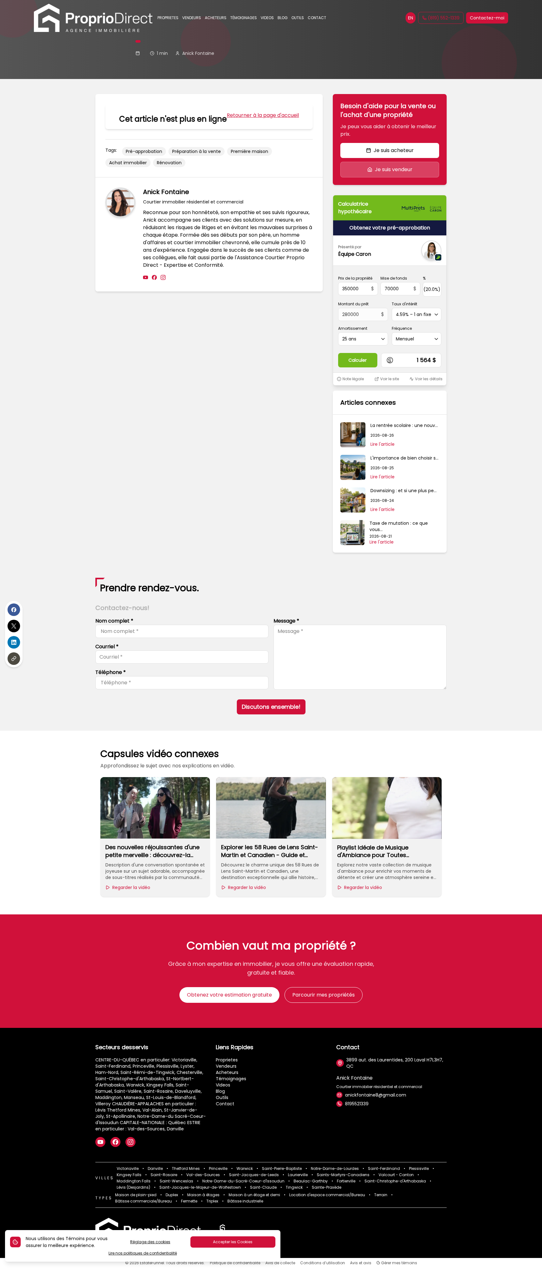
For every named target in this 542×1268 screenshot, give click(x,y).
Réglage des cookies (150, 1241)
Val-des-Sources (203, 1174)
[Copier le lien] (14, 658)
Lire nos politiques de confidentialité (143, 1253)
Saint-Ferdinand (384, 1168)
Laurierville (298, 1174)
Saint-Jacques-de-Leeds (254, 1174)
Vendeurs (226, 1066)
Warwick (244, 1168)
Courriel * (107, 646)
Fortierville (346, 1181)
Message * (286, 620)
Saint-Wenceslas (176, 1181)
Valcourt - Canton (396, 1174)
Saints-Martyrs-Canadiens (343, 1174)
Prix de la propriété (355, 278)
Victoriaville (128, 1168)
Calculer (357, 360)
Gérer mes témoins (398, 1262)
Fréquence (402, 328)
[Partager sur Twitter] (14, 626)
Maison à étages (203, 1194)
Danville (155, 1168)
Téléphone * (110, 672)
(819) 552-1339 (444, 18)
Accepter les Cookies (232, 1241)
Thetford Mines (186, 1168)
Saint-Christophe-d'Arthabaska (395, 1181)
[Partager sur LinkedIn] (14, 642)
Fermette (189, 1201)
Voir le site (389, 378)
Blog (220, 1091)
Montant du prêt (353, 304)
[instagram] (163, 277)
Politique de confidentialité (235, 1262)
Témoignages (231, 1079)
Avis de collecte (280, 1262)
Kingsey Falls (129, 1174)
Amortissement (352, 328)
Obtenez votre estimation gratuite (229, 994)
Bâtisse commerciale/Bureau (143, 1201)
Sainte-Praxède (326, 1187)
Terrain (380, 1194)
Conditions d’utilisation (322, 1262)
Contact (225, 1104)
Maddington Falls (134, 1181)
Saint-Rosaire (164, 1174)
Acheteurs (227, 1072)
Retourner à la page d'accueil (263, 115)
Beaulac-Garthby (311, 1181)
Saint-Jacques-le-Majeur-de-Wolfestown (200, 1187)
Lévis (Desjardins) (133, 1187)
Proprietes (227, 1060)
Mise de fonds (393, 278)
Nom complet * (114, 620)
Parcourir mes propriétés (323, 994)
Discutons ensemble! (271, 707)
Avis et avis (360, 1262)
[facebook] (154, 277)
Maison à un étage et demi (254, 1194)
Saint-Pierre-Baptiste (282, 1168)
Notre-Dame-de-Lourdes (335, 1168)
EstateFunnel (152, 1262)
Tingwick (294, 1187)
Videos (223, 1085)
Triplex (212, 1201)
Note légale (353, 378)
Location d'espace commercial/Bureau (327, 1194)
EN (410, 18)
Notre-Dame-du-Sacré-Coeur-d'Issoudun (243, 1181)
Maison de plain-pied (136, 1194)
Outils (222, 1097)
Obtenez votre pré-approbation (389, 227)
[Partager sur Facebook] (14, 609)
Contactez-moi (487, 18)
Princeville (218, 1168)
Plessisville (419, 1168)
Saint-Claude (263, 1187)
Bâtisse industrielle (245, 1201)
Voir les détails (429, 378)
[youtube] (145, 277)
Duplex (172, 1194)
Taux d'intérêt (404, 304)
